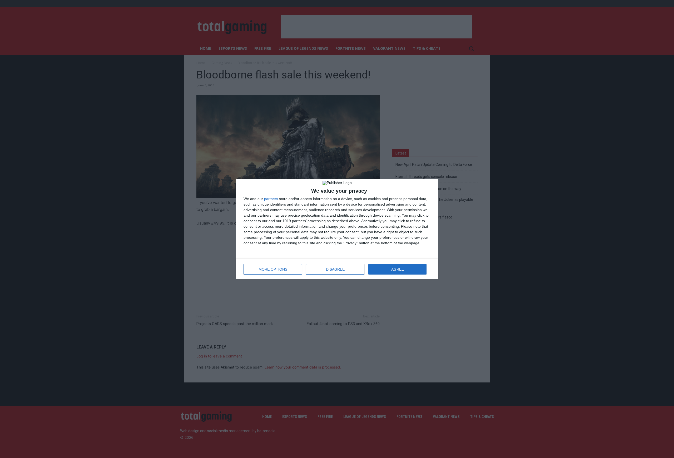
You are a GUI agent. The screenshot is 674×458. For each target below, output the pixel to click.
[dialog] (337, 229)
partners (271, 199)
